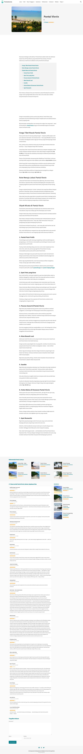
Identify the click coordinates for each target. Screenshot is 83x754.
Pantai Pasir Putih (28, 73)
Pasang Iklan (51, 751)
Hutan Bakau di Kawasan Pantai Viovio (33, 85)
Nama (10, 736)
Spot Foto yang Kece (29, 75)
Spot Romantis (27, 88)
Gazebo (26, 83)
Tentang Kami (32, 751)
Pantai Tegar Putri (67, 473)
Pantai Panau (43, 463)
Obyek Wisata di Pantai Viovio (29, 70)
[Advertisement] (37, 47)
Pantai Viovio (30, 125)
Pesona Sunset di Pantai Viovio (31, 78)
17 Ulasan (46, 22)
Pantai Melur (21, 473)
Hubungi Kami (38, 751)
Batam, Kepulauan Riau (23, 464)
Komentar (11, 721)
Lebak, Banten (66, 507)
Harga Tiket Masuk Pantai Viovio (30, 65)
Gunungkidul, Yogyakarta (66, 515)
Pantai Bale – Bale (22, 463)
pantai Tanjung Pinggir (49, 267)
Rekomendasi (56, 483)
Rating (25, 736)
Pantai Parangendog (68, 513)
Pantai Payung (66, 463)
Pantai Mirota (43, 473)
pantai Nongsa (37, 267)
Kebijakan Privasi (44, 751)
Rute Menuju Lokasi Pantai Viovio (30, 68)
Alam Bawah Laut (28, 80)
